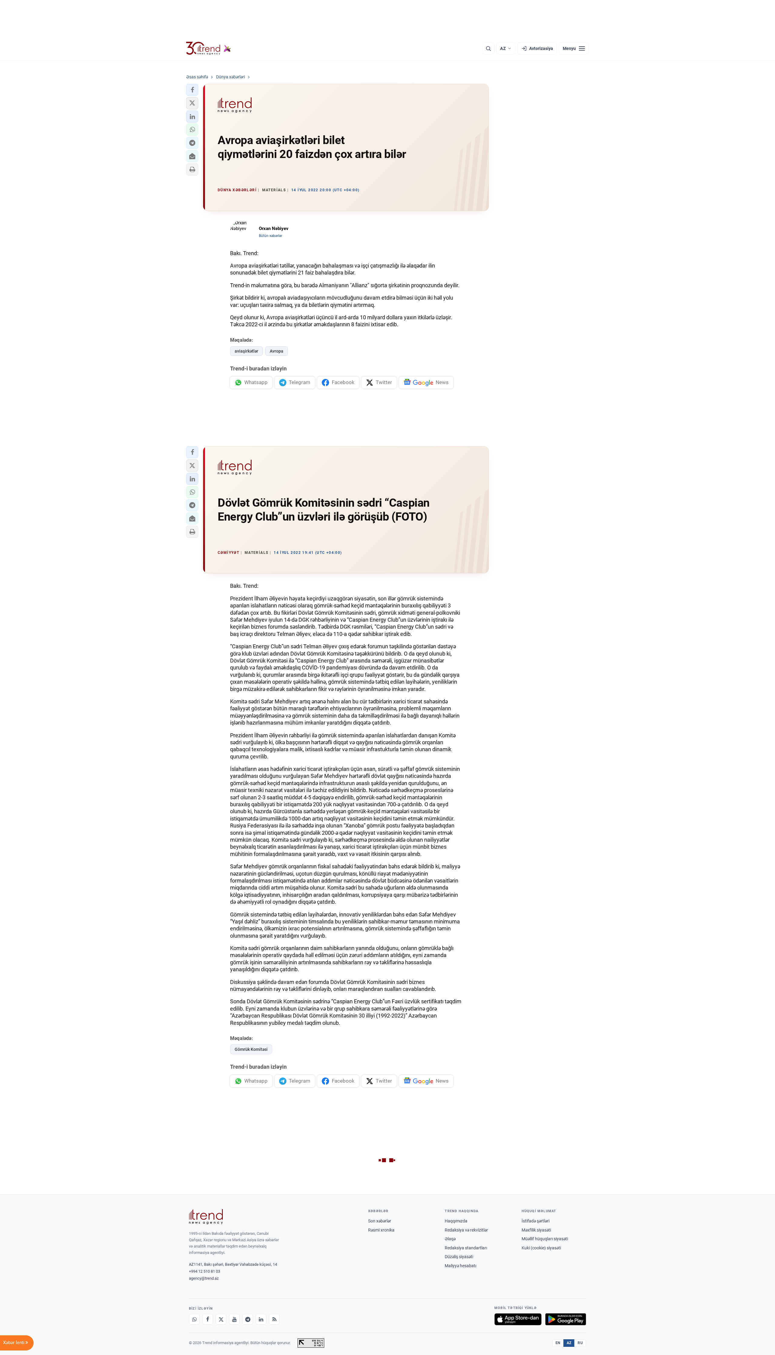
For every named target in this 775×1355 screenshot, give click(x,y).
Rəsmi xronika (381, 1230)
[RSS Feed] (274, 1319)
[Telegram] (247, 1319)
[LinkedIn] (261, 1319)
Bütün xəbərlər (270, 236)
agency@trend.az (204, 1278)
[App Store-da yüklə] (518, 1319)
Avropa (276, 351)
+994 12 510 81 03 (204, 1271)
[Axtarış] (488, 48)
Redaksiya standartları (466, 1247)
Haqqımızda (456, 1221)
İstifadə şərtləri (535, 1221)
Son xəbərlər (379, 1221)
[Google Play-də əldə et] (565, 1319)
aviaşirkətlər (246, 351)
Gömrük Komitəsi (251, 1049)
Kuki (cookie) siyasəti (541, 1247)
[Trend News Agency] (206, 1216)
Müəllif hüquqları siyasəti (545, 1238)
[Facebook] (207, 1319)
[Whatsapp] (194, 1319)
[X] (221, 1319)
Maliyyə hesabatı (460, 1265)
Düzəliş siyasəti (459, 1256)
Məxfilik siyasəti (536, 1230)
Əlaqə (450, 1238)
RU (580, 1343)
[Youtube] (234, 1319)
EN (558, 1343)
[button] (192, 90)
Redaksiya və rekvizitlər (466, 1230)
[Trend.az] (208, 48)
